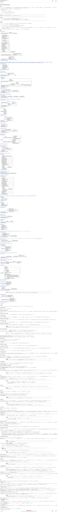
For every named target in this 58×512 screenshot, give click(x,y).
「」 (54, 311)
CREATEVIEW (20, 359)
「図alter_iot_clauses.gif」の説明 (3, 229)
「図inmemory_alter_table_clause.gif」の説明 (4, 92)
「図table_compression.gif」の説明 (3, 87)
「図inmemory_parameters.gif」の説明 (4, 97)
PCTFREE (35, 311)
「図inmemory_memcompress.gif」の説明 (4, 106)
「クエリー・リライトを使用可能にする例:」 (10, 441)
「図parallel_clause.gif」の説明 (3, 200)
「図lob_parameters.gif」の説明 (3, 169)
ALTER (44, 319)
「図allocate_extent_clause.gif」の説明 (4, 212)
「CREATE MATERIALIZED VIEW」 (14, 18)
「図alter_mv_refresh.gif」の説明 (3, 279)
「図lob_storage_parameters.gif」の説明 (4, 151)
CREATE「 (6, 340)
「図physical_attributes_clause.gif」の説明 (4, 69)
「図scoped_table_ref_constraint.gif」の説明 (4, 263)
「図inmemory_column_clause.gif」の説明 (4, 132)
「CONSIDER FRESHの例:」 (10, 477)
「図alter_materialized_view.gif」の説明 (4, 60)
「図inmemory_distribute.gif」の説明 (3, 121)
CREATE (24, 426)
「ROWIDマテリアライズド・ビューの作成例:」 (24, 505)
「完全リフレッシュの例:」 (8, 388)
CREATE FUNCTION (4, 448)
